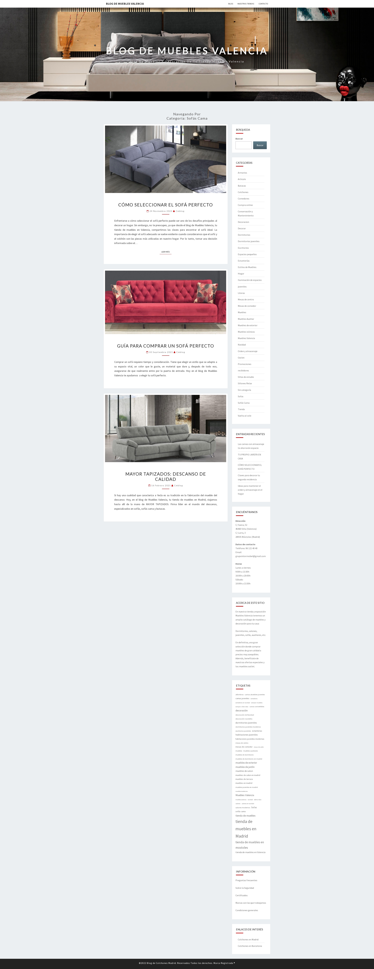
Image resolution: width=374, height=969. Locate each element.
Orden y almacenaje (247, 351)
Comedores (243, 198)
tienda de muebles (246, 815)
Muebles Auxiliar (246, 318)
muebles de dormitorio (245, 755)
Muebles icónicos (246, 331)
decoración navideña (244, 719)
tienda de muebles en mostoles (250, 844)
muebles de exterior (246, 762)
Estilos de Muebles (247, 267)
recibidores (243, 370)
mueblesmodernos (242, 791)
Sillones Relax (245, 383)
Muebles (242, 312)
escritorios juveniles (243, 731)
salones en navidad (248, 804)
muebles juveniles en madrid (247, 787)
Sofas (240, 396)
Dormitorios (244, 234)
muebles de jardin (245, 767)
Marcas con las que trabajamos (251, 902)
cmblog (180, 211)
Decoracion (243, 221)
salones (238, 804)
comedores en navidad (243, 703)
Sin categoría (244, 389)
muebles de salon (244, 771)
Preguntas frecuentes (246, 880)
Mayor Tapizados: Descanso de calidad (165, 476)
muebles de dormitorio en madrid (249, 759)
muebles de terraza (244, 779)
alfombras (240, 694)
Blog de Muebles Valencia (125, 3)
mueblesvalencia (241, 800)
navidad (250, 800)
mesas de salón (259, 747)
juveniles (242, 286)
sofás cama (241, 811)
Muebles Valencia (246, 338)
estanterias (257, 731)
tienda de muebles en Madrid (246, 829)
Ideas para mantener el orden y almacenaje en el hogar (250, 489)
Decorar (242, 228)
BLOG (230, 3)
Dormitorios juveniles (248, 241)
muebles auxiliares (250, 751)
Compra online (245, 205)
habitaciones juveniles (247, 734)
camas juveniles (242, 698)
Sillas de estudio (246, 376)
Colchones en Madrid (248, 939)
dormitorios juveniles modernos (248, 727)
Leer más (166, 251)
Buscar (239, 138)
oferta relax (257, 800)
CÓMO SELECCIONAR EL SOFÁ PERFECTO (165, 204)
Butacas (242, 185)
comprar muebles (257, 703)
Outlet (241, 357)
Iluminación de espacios (250, 280)
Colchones (243, 192)
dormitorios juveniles (246, 722)
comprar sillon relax (242, 707)
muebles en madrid (244, 783)
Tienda (241, 409)
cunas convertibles (257, 706)
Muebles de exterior (247, 325)
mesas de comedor (244, 746)
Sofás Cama (244, 402)
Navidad (242, 344)
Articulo (242, 179)
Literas (241, 293)
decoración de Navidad (245, 715)
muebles (239, 751)
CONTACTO (263, 3)
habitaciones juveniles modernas (250, 739)
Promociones (244, 364)
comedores (254, 699)
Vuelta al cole (244, 415)
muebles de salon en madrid (248, 775)
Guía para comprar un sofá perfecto (165, 345)
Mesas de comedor (247, 305)
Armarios (242, 172)
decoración (242, 710)
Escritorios (243, 247)
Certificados (242, 895)
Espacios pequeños (247, 254)
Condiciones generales (247, 910)
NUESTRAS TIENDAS (246, 3)
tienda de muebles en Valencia (250, 852)
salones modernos (243, 807)
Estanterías (244, 260)
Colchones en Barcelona (250, 945)
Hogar (241, 273)
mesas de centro (242, 743)
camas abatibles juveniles (255, 694)
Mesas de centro (246, 299)
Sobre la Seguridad (245, 887)
